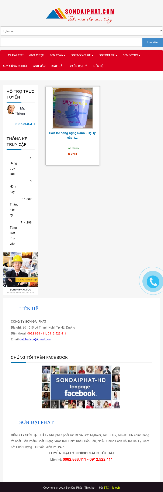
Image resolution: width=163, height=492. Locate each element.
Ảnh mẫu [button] (39, 65)
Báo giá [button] (56, 65)
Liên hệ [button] (98, 65)
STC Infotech (112, 487)
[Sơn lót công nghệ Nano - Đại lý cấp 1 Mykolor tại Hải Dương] (72, 108)
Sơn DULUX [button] (107, 55)
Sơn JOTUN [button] (130, 55)
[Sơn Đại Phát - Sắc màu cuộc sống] (81, 13)
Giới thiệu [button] (36, 55)
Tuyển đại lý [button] (77, 65)
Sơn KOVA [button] (56, 55)
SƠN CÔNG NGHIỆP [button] (15, 65)
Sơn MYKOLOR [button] (81, 55)
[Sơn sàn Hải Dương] (20, 273)
